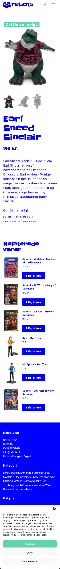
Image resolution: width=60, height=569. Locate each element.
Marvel (15, 489)
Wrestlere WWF (42, 485)
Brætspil (39, 472)
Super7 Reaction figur (42, 477)
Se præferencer (30, 561)
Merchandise (25, 472)
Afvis (30, 552)
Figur (5, 472)
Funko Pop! (40, 481)
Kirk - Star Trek (31, 338)
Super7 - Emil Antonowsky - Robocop (38, 392)
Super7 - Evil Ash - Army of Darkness (38, 313)
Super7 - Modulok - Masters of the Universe (39, 261)
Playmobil (28, 485)
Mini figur (8, 481)
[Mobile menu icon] (53, 5)
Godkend (30, 544)
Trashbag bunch (12, 485)
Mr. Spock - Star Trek (35, 364)
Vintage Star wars (24, 481)
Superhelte (25, 489)
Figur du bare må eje (23, 216)
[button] (55, 508)
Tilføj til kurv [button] (34, 275)
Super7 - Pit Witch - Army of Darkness (39, 287)
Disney (7, 489)
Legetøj (13, 472)
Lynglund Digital (22, 456)
